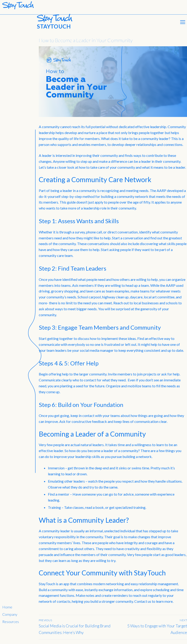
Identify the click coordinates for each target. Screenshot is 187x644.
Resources (10, 621)
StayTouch (54, 26)
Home (7, 607)
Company (9, 614)
